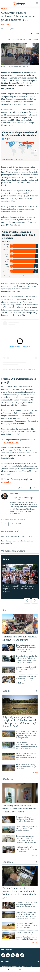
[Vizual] (8, 969)
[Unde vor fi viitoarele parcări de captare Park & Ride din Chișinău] (8, 669)
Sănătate (7, 779)
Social (5, 610)
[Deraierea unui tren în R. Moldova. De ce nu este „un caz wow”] (20, 624)
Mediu (6, 691)
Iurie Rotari (5, 25)
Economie (8, 862)
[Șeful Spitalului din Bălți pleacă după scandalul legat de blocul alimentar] (8, 849)
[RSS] (17, 955)
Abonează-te (6, 482)
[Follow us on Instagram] (13, 955)
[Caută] (32, 969)
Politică (4, 9)
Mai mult (35, 773)
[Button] (34, 33)
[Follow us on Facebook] (3, 955)
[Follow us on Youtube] (8, 955)
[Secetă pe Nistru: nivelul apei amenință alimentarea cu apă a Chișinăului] (8, 767)
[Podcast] (20, 969)
